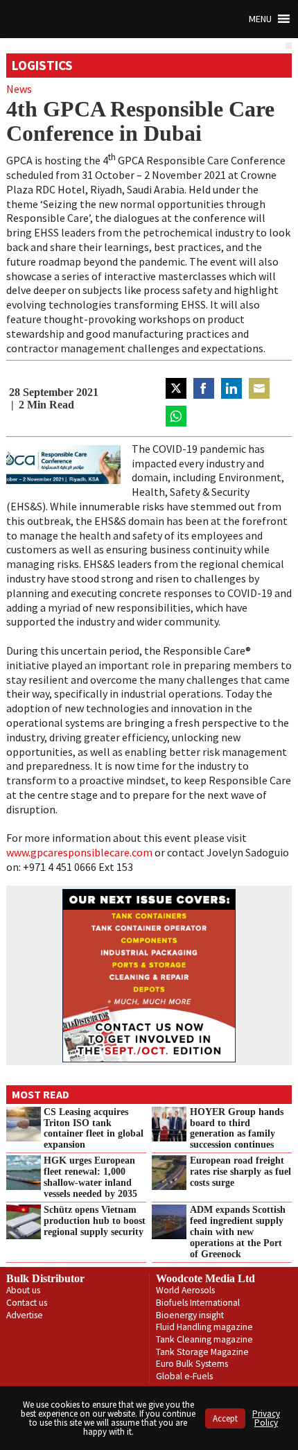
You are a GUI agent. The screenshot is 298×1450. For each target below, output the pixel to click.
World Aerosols (185, 1290)
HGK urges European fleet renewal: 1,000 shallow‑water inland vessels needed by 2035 (90, 1177)
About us (23, 1290)
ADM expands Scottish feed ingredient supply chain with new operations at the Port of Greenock (238, 1231)
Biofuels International (198, 1303)
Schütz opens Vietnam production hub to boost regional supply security (95, 1220)
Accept (225, 1418)
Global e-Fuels (184, 1376)
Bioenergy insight (190, 1315)
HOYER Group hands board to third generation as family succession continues (236, 1128)
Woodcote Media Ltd (205, 1278)
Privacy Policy (266, 1418)
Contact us (26, 1303)
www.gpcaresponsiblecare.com (79, 852)
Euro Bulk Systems (192, 1364)
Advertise (24, 1315)
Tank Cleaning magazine (204, 1339)
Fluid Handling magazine (204, 1327)
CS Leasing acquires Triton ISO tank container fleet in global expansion (93, 1128)
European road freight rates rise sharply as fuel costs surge (240, 1171)
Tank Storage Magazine (202, 1352)
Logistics (42, 65)
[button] (260, 19)
